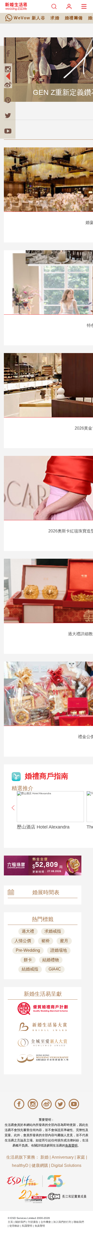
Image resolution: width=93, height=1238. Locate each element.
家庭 (81, 1157)
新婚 (44, 1157)
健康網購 (40, 1165)
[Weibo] (8, 84)
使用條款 (14, 1225)
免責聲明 (71, 1145)
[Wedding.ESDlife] (16, 6)
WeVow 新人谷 (29, 18)
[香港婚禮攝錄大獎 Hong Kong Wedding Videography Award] (43, 1058)
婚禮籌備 (74, 18)
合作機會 (46, 1221)
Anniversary (63, 1157)
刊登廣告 (33, 1221)
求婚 (54, 18)
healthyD (20, 1165)
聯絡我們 (79, 1221)
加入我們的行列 (62, 1221)
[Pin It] (8, 100)
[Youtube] (8, 131)
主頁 (10, 1221)
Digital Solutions (66, 1165)
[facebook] (8, 53)
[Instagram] (8, 69)
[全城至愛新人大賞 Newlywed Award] (43, 1043)
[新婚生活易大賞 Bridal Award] (43, 1027)
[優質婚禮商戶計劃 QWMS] (43, 1008)
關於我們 (20, 1221)
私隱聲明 (27, 1225)
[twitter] (8, 115)
